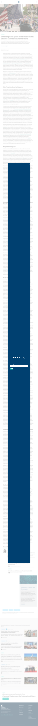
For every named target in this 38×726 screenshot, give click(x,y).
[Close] (29, 164)
